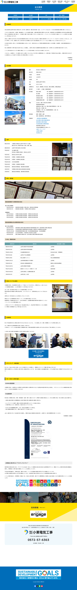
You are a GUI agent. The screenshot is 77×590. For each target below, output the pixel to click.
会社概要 (43, 2)
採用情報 (73, 2)
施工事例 (54, 2)
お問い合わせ (67, 2)
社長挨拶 (15, 15)
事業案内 (49, 2)
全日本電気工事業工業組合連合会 (43, 120)
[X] (37, 586)
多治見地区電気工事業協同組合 (42, 123)
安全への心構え (15, 19)
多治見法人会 (39, 132)
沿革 (46, 15)
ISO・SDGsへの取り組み (62, 19)
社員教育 (31, 19)
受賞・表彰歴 (61, 15)
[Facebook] (35, 586)
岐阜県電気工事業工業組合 (41, 122)
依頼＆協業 (60, 2)
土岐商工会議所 (39, 131)
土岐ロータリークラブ (40, 129)
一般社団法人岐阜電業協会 (41, 118)
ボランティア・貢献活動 (46, 19)
